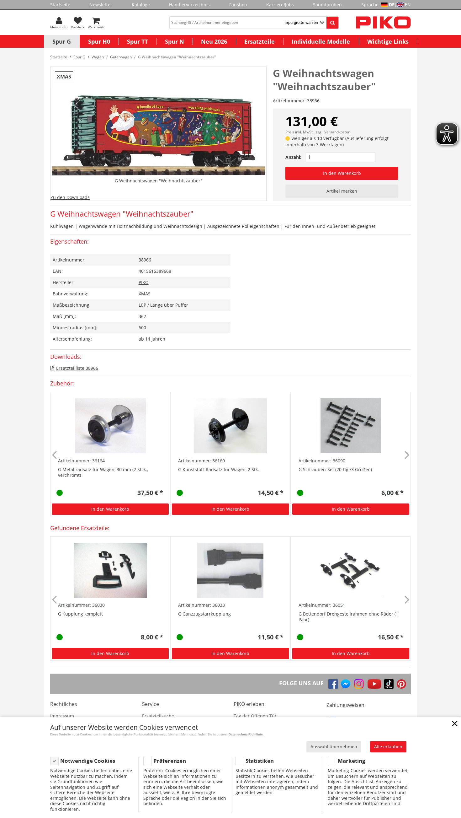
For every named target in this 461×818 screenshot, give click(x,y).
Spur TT (137, 41)
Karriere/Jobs (280, 5)
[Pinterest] (401, 684)
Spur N (174, 41)
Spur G (61, 41)
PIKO (144, 282)
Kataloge (141, 5)
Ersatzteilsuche (158, 716)
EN (408, 5)
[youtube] (374, 684)
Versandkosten (337, 132)
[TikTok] (389, 684)
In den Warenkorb (342, 173)
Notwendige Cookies (87, 760)
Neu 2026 (214, 41)
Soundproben (327, 5)
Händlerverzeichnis (189, 5)
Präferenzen (169, 760)
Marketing (351, 760)
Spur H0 (99, 41)
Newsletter (100, 5)
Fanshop (238, 5)
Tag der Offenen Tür (255, 716)
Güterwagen (121, 57)
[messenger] (345, 684)
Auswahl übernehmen (333, 747)
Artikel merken (341, 191)
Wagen (98, 57)
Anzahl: (293, 157)
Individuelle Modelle (321, 41)
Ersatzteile (259, 41)
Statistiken (260, 760)
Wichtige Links (388, 41)
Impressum (62, 716)
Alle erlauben (388, 747)
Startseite (60, 5)
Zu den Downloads (70, 197)
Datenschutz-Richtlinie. (246, 734)
